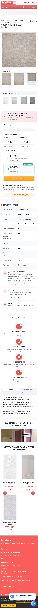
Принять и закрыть (8, 605)
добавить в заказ (19, 178)
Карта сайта (18, 590)
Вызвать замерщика (20, 195)
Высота (23, 137)
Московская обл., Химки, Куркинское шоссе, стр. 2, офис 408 (17, 572)
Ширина (7, 137)
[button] (5, 493)
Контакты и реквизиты (7, 590)
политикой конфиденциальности (25, 602)
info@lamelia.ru (7, 562)
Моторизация (8, 125)
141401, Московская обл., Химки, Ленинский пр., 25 (16, 580)
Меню (6, 7)
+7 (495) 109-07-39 (28, 3)
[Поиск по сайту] (24, 7)
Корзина (32, 7)
